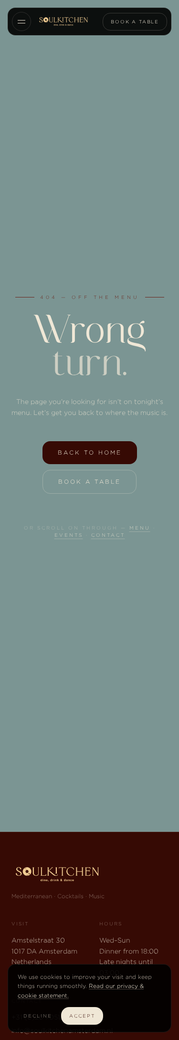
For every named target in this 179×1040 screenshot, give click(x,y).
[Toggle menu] (21, 21)
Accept (82, 1016)
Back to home (90, 452)
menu (139, 528)
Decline (37, 1016)
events (68, 535)
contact (108, 535)
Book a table (135, 21)
